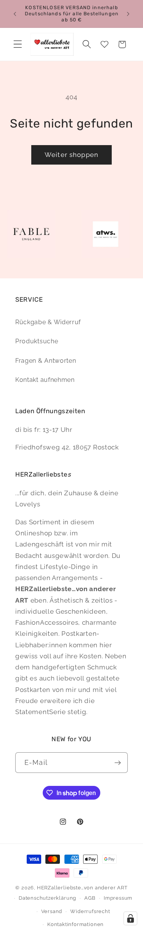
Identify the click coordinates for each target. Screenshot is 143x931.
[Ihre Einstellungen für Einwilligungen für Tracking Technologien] (130, 918)
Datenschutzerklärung (47, 898)
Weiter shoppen (71, 154)
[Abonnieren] (117, 762)
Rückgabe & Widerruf (48, 322)
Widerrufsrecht (90, 911)
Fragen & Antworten (45, 360)
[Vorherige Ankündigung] (14, 13)
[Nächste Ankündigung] (128, 13)
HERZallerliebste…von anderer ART (82, 888)
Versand (52, 911)
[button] (17, 44)
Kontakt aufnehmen (45, 379)
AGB (89, 898)
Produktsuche (36, 341)
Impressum (118, 898)
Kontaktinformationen (75, 924)
